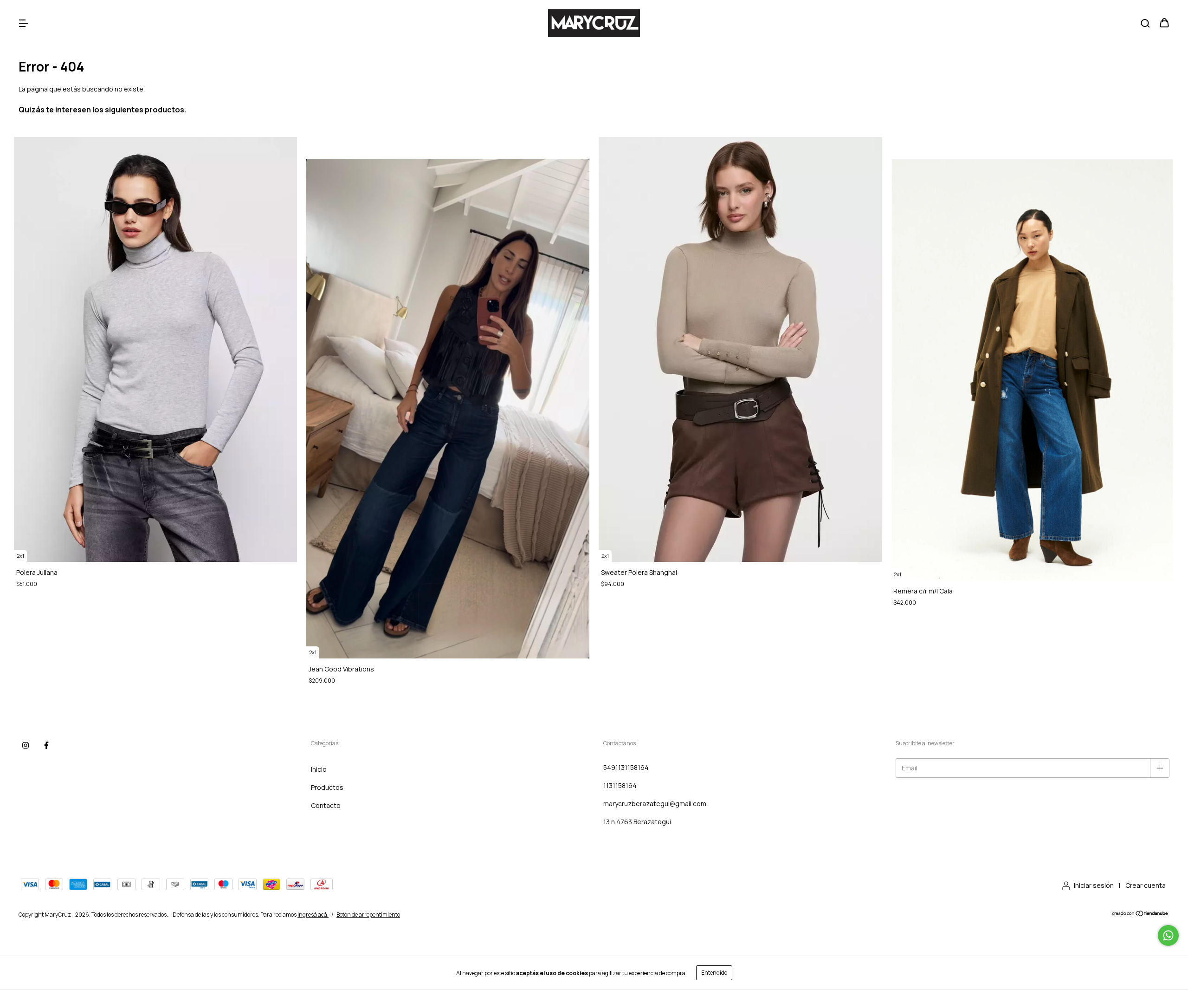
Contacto (326, 805)
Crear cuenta (1145, 885)
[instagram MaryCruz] (25, 745)
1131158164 (620, 785)
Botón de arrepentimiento (368, 914)
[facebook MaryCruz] (46, 745)
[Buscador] (1145, 23)
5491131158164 (626, 767)
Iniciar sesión (1094, 885)
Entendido (714, 973)
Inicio (319, 769)
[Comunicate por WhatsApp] (1168, 935)
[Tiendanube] (1140, 914)
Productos (327, 787)
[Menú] (23, 23)
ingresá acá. (313, 914)
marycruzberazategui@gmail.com (654, 803)
